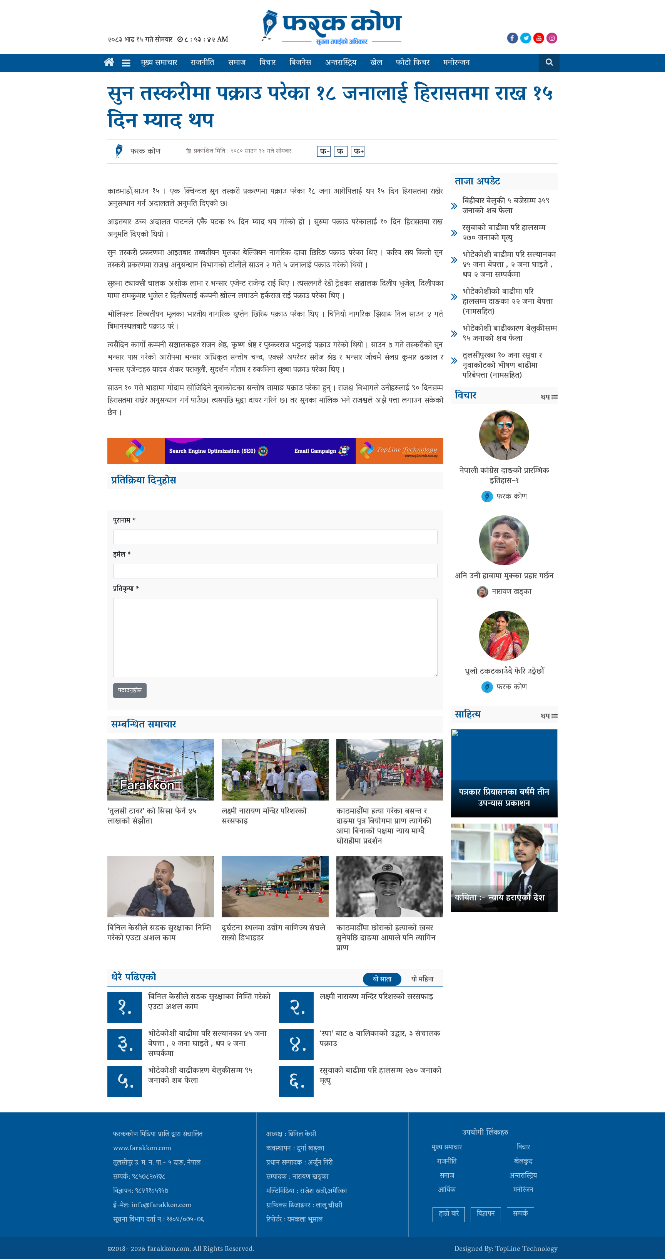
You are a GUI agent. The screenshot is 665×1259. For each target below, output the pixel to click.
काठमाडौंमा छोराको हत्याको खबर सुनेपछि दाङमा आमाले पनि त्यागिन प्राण (386, 938)
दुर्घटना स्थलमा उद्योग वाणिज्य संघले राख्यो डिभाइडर (273, 933)
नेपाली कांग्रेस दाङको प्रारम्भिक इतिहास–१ (504, 476)
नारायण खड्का (511, 592)
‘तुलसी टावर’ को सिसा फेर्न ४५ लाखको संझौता (151, 816)
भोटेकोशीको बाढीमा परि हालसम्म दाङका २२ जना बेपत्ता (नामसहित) (508, 302)
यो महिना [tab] (422, 979)
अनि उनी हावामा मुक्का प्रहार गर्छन (504, 576)
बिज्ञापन (486, 1214)
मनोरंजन (523, 1190)
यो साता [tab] (382, 979)
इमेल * (122, 555)
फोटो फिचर (412, 63)
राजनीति (202, 63)
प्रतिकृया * (126, 590)
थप (545, 397)
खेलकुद (523, 1162)
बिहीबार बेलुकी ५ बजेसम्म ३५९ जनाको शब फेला (506, 206)
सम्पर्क (520, 1214)
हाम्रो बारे (449, 1214)
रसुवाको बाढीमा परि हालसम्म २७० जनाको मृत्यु (380, 1076)
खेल (376, 63)
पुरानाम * (124, 521)
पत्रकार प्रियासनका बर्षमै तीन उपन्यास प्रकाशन (504, 798)
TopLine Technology (526, 1249)
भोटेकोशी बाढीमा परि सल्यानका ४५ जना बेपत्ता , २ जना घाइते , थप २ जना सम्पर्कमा (207, 1044)
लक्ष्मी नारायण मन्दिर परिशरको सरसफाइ (264, 816)
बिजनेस (300, 63)
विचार (267, 63)
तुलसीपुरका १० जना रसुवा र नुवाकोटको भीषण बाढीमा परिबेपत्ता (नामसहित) (502, 366)
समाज (237, 63)
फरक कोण (145, 152)
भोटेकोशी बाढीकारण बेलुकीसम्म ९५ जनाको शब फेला (200, 1076)
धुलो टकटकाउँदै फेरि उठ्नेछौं (504, 671)
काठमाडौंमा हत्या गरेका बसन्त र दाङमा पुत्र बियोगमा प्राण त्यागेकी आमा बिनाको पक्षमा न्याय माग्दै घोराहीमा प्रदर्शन (383, 826)
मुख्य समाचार (159, 63)
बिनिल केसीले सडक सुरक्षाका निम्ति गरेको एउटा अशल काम (159, 933)
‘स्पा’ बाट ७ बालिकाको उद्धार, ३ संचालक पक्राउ (380, 1039)
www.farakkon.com (142, 1149)
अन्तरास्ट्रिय (340, 63)
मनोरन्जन (456, 63)
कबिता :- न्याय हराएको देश (500, 898)
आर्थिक (447, 1190)
